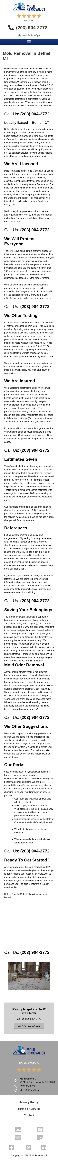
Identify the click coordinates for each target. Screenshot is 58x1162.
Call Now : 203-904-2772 (29, 1026)
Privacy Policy (29, 1102)
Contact (29, 1115)
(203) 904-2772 (35, 114)
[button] (29, 42)
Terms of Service (29, 1108)
